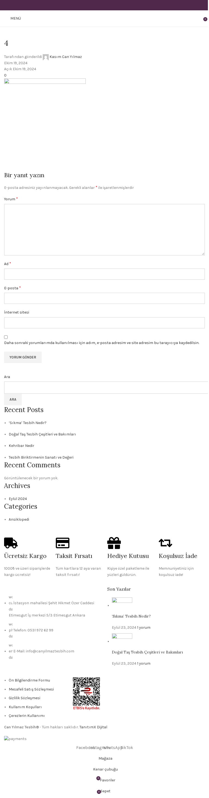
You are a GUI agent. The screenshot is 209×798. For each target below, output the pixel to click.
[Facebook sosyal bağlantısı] (90, 5)
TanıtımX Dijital (93, 727)
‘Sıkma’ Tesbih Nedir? (28, 423)
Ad (7, 263)
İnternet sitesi (16, 312)
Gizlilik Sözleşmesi (24, 698)
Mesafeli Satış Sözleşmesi (31, 689)
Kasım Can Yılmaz (66, 56)
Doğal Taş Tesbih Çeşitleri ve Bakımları (42, 434)
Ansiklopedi (19, 519)
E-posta (12, 287)
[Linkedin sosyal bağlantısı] (111, 5)
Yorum (11, 198)
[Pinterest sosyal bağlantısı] (104, 5)
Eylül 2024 (18, 498)
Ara (7, 377)
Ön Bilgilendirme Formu (29, 680)
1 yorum (143, 627)
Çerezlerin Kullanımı (27, 715)
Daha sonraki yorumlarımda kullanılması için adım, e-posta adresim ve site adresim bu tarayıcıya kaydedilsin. (101, 342)
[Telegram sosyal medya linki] (118, 5)
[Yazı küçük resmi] (122, 605)
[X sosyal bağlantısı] (97, 5)
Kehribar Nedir (21, 445)
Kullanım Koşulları (25, 707)
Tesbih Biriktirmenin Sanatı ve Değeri (41, 457)
